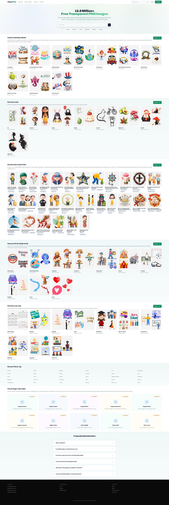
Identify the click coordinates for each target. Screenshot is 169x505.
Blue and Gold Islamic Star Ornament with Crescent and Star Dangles (111, 188)
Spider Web (87, 29)
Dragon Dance (25, 232)
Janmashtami (144, 67)
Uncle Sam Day (55, 93)
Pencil (80, 29)
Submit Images (63, 490)
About (113, 486)
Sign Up (61, 488)
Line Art (98, 127)
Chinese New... (151, 211)
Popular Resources (11, 488)
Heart (53, 297)
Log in (152, 2)
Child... (77, 212)
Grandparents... (151, 189)
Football (41, 2)
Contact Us (114, 492)
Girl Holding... (83, 234)
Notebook (74, 29)
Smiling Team (30, 211)
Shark (87, 379)
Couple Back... (90, 212)
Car (112, 370)
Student (101, 29)
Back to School (28, 2)
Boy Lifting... (11, 234)
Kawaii (75, 127)
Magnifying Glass (115, 376)
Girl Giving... (67, 191)
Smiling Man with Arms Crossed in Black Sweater (41, 209)
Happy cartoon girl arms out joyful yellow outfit (111, 209)
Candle (87, 370)
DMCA (113, 488)
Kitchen (61, 376)
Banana (61, 370)
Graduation (99, 331)
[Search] (147, 2)
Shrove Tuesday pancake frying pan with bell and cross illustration (124, 209)
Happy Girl (110, 212)
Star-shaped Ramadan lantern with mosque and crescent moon (83, 188)
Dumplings (158, 211)
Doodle (142, 127)
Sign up (158, 2)
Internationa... (11, 189)
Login (61, 486)
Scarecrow (76, 270)
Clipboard (94, 29)
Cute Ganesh (123, 189)
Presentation (144, 331)
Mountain (9, 379)
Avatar (34, 370)
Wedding (9, 297)
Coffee (9, 373)
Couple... (51, 211)
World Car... (43, 189)
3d (8, 127)
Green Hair (21, 191)
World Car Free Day (78, 67)
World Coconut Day (11, 93)
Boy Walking (43, 191)
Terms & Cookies (115, 490)
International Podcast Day (124, 67)
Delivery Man (100, 189)
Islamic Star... (108, 191)
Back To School (122, 331)
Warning (87, 382)
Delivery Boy (99, 270)
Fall (138, 373)
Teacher (36, 2)
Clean (11, 2)
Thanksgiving (10, 382)
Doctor (113, 373)
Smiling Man (41, 212)
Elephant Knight (70, 234)
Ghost (8, 376)
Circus (120, 270)
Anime (53, 127)
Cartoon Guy (11, 191)
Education (32, 357)
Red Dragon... (40, 234)
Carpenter (54, 270)
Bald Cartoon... (65, 211)
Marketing (9, 357)
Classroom (54, 357)
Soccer (113, 379)
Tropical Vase (61, 232)
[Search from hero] (109, 24)
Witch (139, 382)
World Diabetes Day (34, 270)
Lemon (87, 376)
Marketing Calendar (11, 492)
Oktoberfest (99, 67)
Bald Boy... (64, 212)
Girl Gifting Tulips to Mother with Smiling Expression (69, 188)
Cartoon (32, 127)
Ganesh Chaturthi (34, 93)
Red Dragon (32, 232)
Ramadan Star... (80, 191)
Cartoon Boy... (11, 211)
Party (75, 331)
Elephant (123, 191)
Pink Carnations (33, 191)
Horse (34, 376)
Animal (8, 370)
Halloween (20, 2)
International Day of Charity (36, 67)
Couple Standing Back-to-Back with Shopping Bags (90, 209)
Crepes (143, 211)
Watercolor (121, 127)
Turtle (60, 382)
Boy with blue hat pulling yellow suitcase (11, 209)
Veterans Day (10, 270)
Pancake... (121, 212)
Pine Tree (35, 379)
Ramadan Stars (80, 189)
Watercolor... (32, 189)
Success (139, 379)
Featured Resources (12, 490)
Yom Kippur (10, 67)
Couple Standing (52, 212)
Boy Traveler (10, 212)
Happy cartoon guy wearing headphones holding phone (12, 188)
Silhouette (9, 154)
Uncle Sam (53, 191)
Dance (60, 373)
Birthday (32, 331)
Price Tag (61, 379)
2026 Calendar (10, 331)
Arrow (31, 297)
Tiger (34, 382)
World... (66, 189)
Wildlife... (69, 232)
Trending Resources (11, 486)
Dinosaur (87, 373)
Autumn (68, 29)
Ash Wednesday (136, 189)
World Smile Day (55, 67)
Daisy (34, 373)
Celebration (140, 370)
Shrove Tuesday (122, 211)
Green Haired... (22, 189)
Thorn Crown (135, 191)
